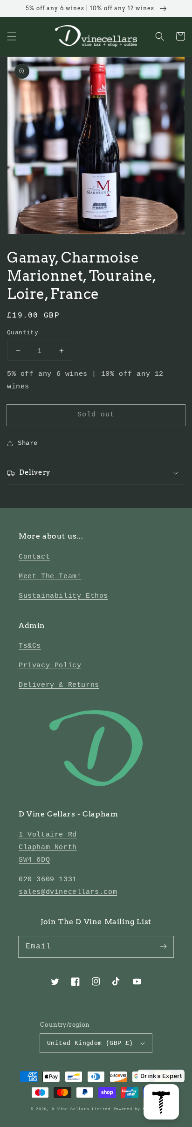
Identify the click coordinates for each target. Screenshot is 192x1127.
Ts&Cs (30, 646)
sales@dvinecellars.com (68, 892)
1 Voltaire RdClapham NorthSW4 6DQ (48, 847)
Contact (34, 557)
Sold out (96, 415)
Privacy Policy (50, 666)
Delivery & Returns (59, 685)
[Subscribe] (163, 946)
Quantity (22, 332)
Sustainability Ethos (63, 596)
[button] (11, 36)
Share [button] (28, 443)
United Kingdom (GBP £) (90, 1043)
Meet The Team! (50, 577)
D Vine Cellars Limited (81, 1109)
